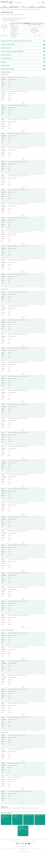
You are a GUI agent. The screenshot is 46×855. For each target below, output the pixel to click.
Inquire (23, 802)
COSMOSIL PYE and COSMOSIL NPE (5, 817)
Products (23, 6)
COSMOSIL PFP (39, 815)
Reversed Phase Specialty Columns (29, 9)
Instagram (20, 843)
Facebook (23, 843)
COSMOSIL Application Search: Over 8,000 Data (23, 828)
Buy (23, 88)
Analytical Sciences (10, 9)
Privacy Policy (23, 850)
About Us (32, 6)
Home (4, 6)
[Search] (39, 2)
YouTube (29, 843)
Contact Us (41, 6)
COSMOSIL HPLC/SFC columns (18, 9)
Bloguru (26, 843)
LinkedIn (17, 843)
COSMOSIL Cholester (15, 816)
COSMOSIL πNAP (28, 815)
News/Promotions (14, 6)
